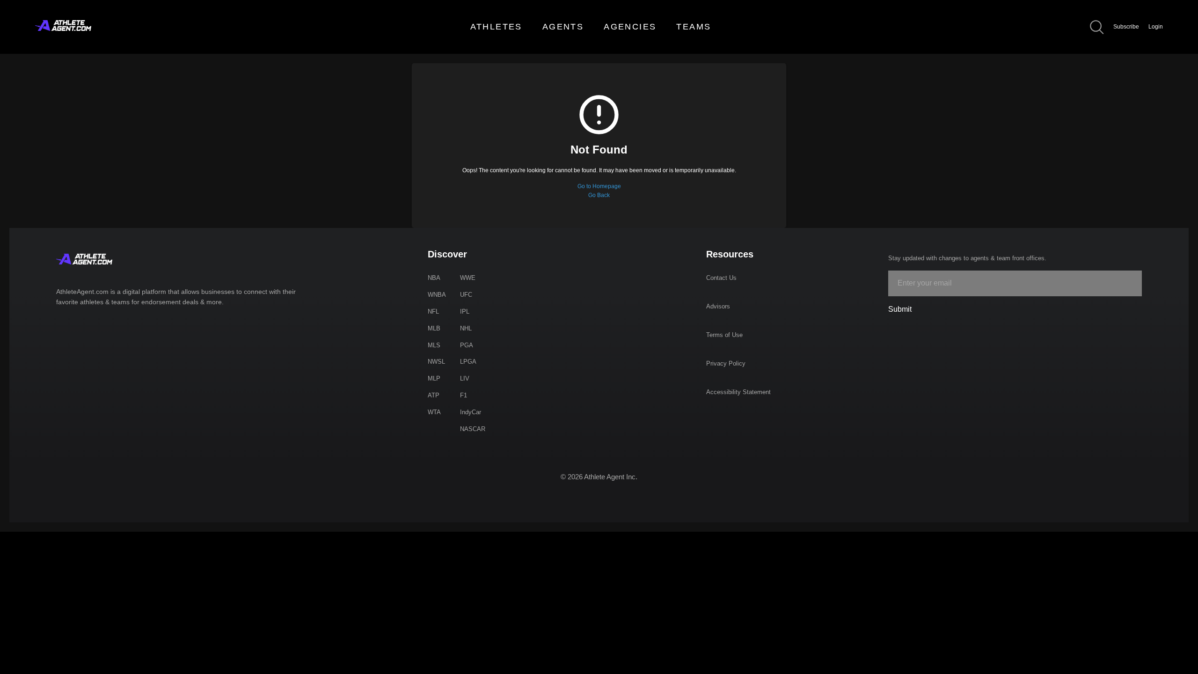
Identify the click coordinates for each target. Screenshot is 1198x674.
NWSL (436, 361)
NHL (466, 328)
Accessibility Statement (738, 392)
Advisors (718, 306)
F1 (463, 395)
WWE (467, 277)
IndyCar (470, 412)
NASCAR (472, 428)
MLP (434, 378)
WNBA (437, 294)
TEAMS (693, 26)
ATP (433, 395)
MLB (434, 328)
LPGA (468, 361)
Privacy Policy (725, 363)
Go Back (599, 195)
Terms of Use (724, 334)
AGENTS (563, 26)
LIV (464, 378)
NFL (433, 311)
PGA (466, 345)
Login (1155, 26)
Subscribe (1126, 26)
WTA (434, 412)
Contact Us (721, 277)
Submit (900, 309)
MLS (434, 345)
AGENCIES (630, 26)
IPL (464, 311)
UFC (466, 294)
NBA (434, 277)
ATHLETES (496, 26)
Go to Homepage (599, 186)
